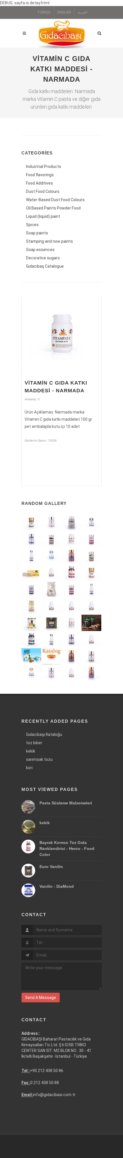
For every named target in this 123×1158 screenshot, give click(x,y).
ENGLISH (64, 12)
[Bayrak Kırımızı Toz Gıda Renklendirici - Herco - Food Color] (71, 572)
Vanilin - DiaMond (56, 886)
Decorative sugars (43, 258)
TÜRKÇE (44, 12)
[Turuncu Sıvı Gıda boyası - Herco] (31, 673)
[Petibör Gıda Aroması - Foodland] (51, 606)
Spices (32, 224)
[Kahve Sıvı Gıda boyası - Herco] (92, 522)
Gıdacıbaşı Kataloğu (44, 734)
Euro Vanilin (51, 866)
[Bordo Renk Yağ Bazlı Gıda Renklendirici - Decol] (92, 572)
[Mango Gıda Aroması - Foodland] (92, 639)
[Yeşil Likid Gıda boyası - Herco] (92, 589)
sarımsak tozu (39, 759)
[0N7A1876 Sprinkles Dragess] (71, 522)
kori (29, 767)
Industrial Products (43, 166)
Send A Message (40, 997)
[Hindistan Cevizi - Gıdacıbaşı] (31, 656)
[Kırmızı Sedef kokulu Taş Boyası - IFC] (92, 673)
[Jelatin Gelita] (31, 572)
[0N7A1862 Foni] (31, 539)
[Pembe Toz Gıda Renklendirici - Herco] (92, 539)
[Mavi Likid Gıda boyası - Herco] (31, 556)
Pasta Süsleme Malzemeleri (65, 803)
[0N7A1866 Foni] (92, 656)
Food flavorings (40, 175)
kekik (30, 751)
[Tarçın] (51, 589)
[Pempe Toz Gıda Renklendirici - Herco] (71, 589)
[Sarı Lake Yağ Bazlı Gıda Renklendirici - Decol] (31, 606)
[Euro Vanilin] (51, 623)
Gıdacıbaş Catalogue (45, 266)
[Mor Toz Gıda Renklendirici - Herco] (31, 589)
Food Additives (39, 183)
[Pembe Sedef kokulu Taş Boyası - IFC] (71, 556)
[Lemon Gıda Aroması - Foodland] (71, 673)
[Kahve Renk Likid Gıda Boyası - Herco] (51, 639)
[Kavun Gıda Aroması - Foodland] (71, 606)
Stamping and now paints (49, 241)
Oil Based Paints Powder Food (53, 208)
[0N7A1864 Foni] (51, 673)
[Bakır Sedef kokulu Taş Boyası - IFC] (71, 656)
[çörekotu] (92, 623)
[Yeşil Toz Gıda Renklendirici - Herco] (92, 556)
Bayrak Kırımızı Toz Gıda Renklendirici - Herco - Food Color (66, 848)
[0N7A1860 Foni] (71, 639)
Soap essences (40, 249)
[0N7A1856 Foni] (51, 522)
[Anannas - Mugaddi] (31, 623)
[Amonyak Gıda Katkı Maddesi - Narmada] (71, 539)
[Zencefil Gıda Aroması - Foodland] (92, 606)
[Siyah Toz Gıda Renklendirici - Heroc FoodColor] (31, 639)
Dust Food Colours (42, 191)
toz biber (34, 742)
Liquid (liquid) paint (43, 216)
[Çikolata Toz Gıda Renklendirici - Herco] (51, 539)
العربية (82, 12)
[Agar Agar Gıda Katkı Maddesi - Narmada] (71, 623)
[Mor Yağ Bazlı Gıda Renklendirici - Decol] (31, 522)
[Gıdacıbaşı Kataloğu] (51, 656)
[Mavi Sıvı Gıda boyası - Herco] (51, 556)
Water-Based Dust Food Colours (55, 199)
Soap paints (37, 233)
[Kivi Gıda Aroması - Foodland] (51, 572)
